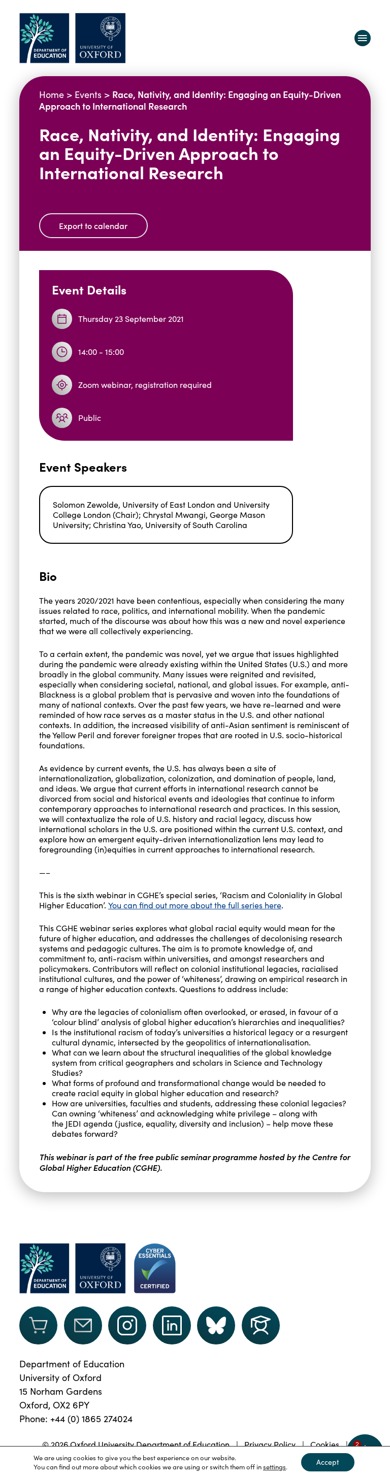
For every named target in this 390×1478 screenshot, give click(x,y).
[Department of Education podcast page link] (261, 1325)
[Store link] (38, 1325)
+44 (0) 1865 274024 (91, 1419)
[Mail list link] (83, 1325)
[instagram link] (127, 1325)
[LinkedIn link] (172, 1325)
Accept (327, 1462)
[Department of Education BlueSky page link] (216, 1325)
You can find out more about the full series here (194, 905)
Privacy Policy (270, 1444)
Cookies (324, 1444)
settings (274, 1466)
